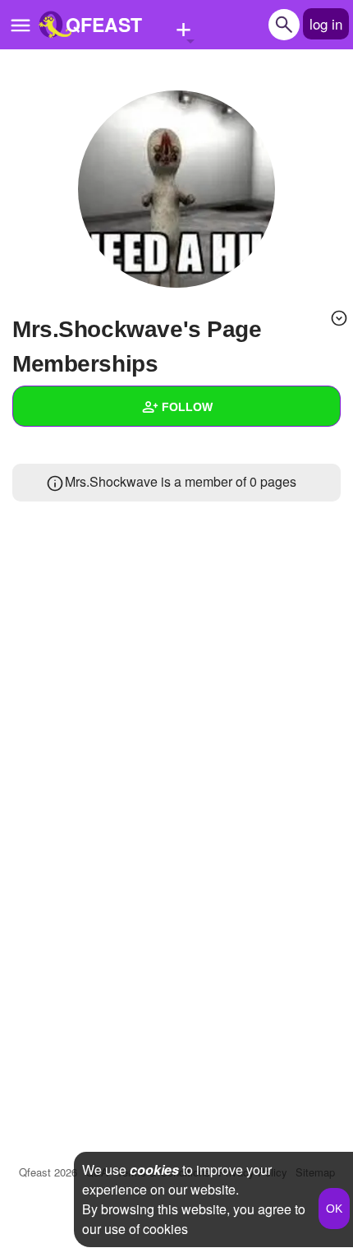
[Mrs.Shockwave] (176, 189)
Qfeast (48, 1172)
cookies (154, 1169)
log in (325, 23)
